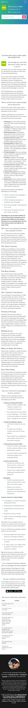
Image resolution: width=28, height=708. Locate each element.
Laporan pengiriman (9, 697)
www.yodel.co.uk (15, 12)
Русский (14, 702)
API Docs (22, 697)
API (17, 697)
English (4, 699)
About (20, 694)
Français (8, 699)
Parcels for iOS (13, 674)
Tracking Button (20, 696)
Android (3, 584)
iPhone (20, 582)
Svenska (10, 701)
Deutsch (23, 699)
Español (13, 699)
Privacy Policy (9, 696)
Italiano (15, 701)
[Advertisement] (14, 38)
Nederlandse (5, 701)
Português (18, 699)
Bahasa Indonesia (21, 701)
